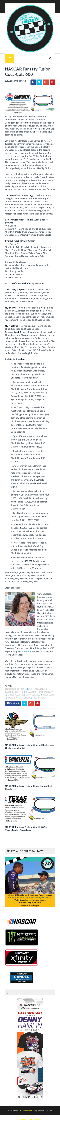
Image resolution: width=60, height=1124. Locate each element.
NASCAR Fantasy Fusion (19, 698)
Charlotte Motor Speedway (39, 692)
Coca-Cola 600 (33, 695)
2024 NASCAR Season (38, 689)
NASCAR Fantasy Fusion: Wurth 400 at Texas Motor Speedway (26, 829)
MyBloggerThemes (30, 1119)
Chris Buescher (15, 695)
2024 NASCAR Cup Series (16, 689)
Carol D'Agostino (14, 692)
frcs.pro (27, 651)
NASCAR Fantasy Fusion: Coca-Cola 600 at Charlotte (28, 787)
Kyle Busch (48, 695)
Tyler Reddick (39, 698)
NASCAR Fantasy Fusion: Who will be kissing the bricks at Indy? (29, 746)
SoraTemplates (28, 1110)
